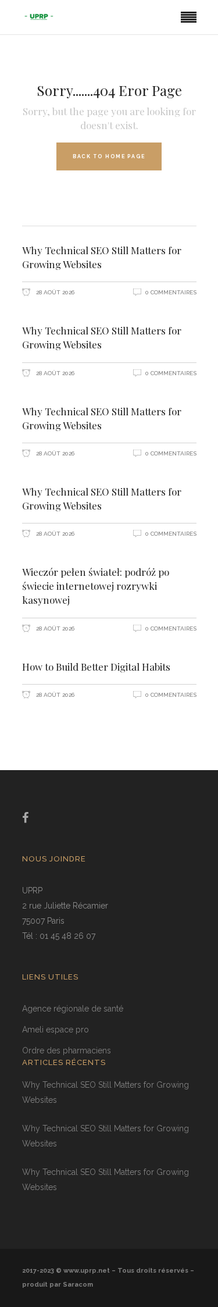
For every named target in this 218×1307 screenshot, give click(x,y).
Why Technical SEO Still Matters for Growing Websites (101, 257)
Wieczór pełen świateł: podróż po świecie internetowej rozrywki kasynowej (95, 585)
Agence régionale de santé (72, 1008)
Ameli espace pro (55, 1029)
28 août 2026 (54, 292)
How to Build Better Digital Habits (96, 666)
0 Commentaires (170, 292)
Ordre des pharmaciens (66, 1050)
